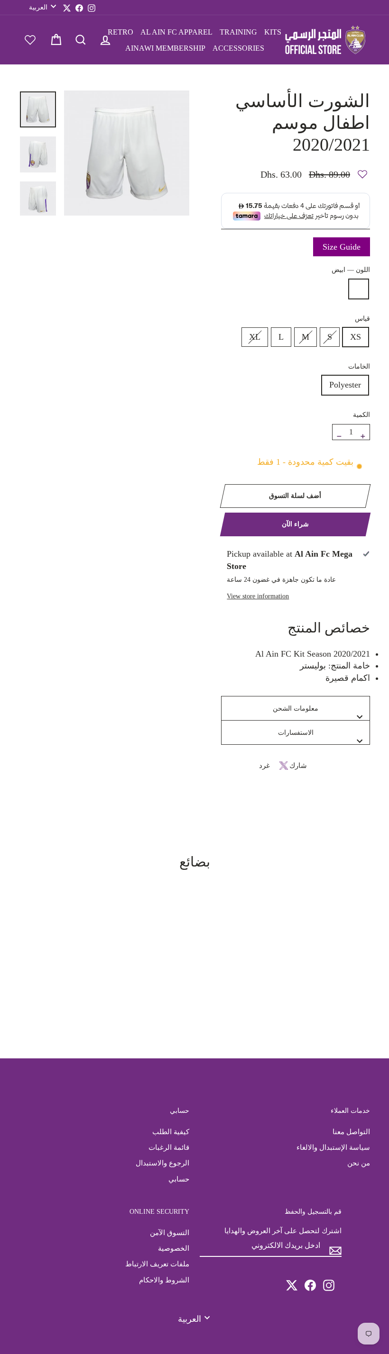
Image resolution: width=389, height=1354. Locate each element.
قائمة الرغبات (168, 1147)
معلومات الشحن (295, 708)
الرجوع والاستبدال (162, 1163)
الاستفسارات (296, 732)
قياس (362, 318)
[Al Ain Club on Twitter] (291, 1281)
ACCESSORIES (238, 48)
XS (355, 337)
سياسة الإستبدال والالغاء (333, 1147)
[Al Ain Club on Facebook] (310, 1281)
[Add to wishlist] (362, 170)
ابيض (358, 289)
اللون (351, 269)
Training (238, 32)
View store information (258, 596)
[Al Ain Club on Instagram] (328, 1281)
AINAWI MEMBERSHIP (165, 48)
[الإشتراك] (335, 1246)
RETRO (120, 32)
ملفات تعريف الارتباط (157, 1264)
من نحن (358, 1163)
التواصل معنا (351, 1132)
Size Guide (342, 247)
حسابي (178, 1179)
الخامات (359, 366)
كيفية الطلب (170, 1132)
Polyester (345, 384)
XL (254, 337)
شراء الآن (295, 524)
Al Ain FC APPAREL (176, 32)
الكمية (361, 414)
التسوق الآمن (169, 1232)
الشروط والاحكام (164, 1280)
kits (272, 32)
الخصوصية (173, 1248)
